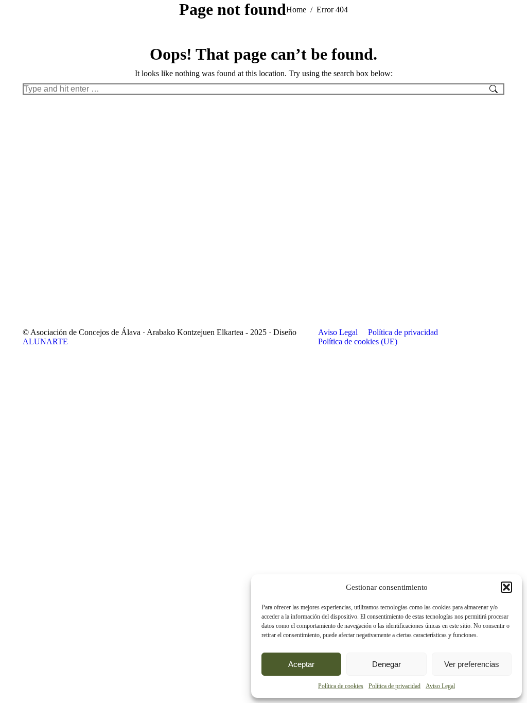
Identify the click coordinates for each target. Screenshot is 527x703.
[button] (506, 587)
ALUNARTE (45, 341)
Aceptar (301, 664)
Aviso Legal (440, 686)
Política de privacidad (394, 686)
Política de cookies (340, 686)
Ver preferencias (471, 664)
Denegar (386, 664)
